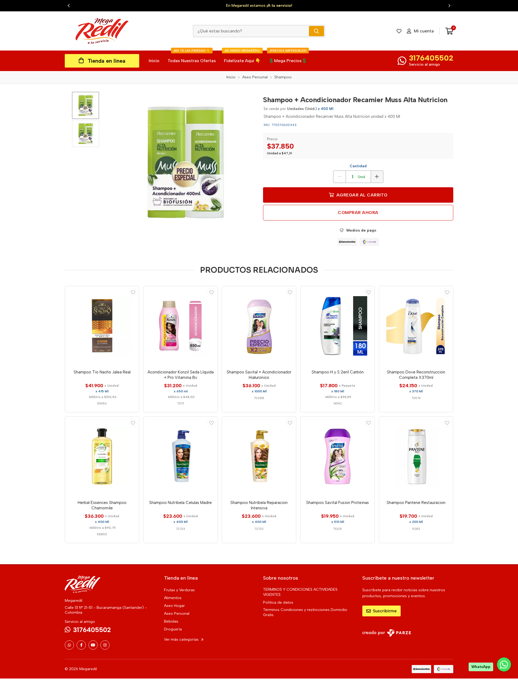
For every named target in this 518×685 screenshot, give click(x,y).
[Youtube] (93, 645)
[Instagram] (105, 645)
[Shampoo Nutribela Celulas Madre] (180, 456)
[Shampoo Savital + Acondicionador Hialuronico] (259, 326)
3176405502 (431, 58)
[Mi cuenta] (133, 292)
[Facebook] (81, 645)
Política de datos (278, 602)
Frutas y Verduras (179, 590)
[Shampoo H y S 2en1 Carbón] (337, 326)
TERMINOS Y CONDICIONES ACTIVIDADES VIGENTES (300, 592)
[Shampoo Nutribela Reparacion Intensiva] (259, 456)
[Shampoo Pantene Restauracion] (416, 456)
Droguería (173, 629)
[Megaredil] (102, 31)
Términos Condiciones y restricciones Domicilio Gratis (305, 612)
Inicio (154, 60)
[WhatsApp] (69, 645)
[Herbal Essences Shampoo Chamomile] (102, 456)
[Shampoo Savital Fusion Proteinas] (337, 456)
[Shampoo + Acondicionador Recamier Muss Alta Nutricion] (184, 162)
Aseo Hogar (174, 605)
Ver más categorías (182, 639)
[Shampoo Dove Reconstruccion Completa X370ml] (416, 326)
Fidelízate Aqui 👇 (242, 57)
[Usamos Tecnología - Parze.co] (386, 633)
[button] (69, 6)
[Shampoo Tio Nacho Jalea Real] (102, 326)
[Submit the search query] (316, 31)
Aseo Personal (176, 613)
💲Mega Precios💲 (288, 57)
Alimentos (173, 598)
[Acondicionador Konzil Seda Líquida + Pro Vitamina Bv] (180, 326)
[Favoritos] (399, 31)
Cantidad (358, 166)
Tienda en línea (106, 61)
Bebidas (171, 621)
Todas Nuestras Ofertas (192, 57)
